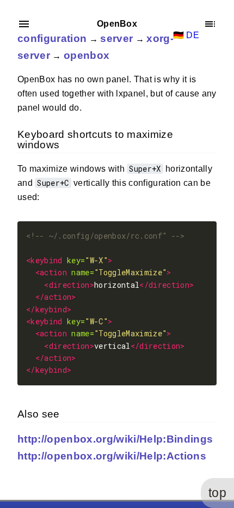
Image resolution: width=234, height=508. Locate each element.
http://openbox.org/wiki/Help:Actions (111, 456)
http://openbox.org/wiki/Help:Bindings (115, 439)
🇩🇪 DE (186, 35)
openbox (86, 55)
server (116, 38)
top (217, 493)
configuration (52, 38)
